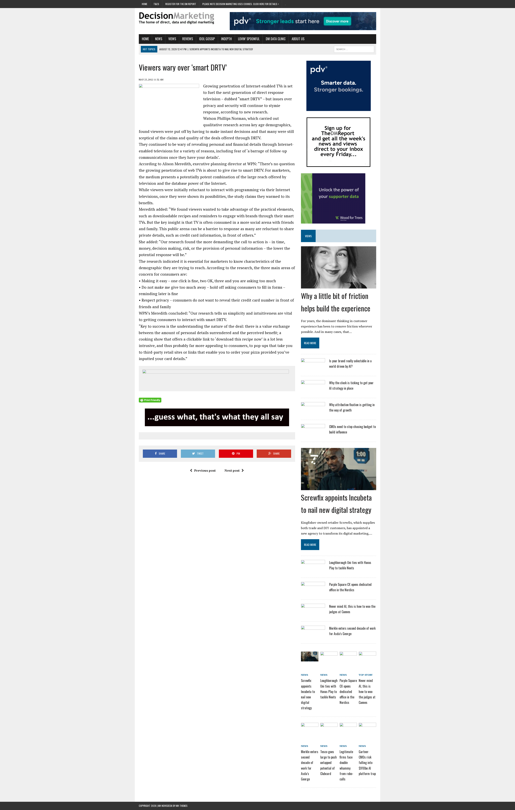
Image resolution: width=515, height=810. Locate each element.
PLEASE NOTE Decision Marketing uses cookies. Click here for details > (240, 4)
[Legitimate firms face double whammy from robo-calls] (348, 729)
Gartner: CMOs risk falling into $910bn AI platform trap (367, 762)
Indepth (226, 38)
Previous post (205, 470)
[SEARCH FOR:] (354, 48)
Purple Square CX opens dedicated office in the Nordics (348, 691)
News (158, 38)
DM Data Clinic (275, 38)
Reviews (187, 38)
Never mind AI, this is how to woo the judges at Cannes (367, 691)
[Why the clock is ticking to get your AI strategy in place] (313, 391)
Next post (232, 470)
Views (172, 38)
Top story (366, 674)
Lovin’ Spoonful (249, 38)
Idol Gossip (207, 38)
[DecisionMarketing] (176, 18)
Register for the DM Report (180, 4)
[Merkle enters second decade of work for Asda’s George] (313, 636)
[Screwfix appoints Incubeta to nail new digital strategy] (338, 487)
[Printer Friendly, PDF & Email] (150, 399)
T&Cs (156, 4)
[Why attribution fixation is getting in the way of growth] (313, 413)
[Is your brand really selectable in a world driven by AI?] (313, 369)
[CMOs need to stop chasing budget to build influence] (313, 434)
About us (298, 38)
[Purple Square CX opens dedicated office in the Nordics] (313, 592)
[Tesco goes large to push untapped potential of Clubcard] (329, 729)
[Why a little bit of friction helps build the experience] (338, 286)
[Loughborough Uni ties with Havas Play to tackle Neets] (313, 570)
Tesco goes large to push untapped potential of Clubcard (328, 762)
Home (144, 4)
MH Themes (181, 805)
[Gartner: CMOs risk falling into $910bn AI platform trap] (367, 729)
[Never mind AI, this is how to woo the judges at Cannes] (313, 614)
